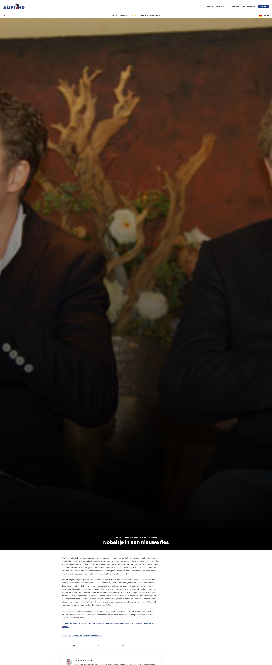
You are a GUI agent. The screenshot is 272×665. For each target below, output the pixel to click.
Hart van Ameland (150, 537)
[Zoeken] (4, 15)
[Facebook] (265, 15)
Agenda (210, 6)
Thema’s (133, 15)
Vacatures (220, 6)
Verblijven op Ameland (149, 15)
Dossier (140, 537)
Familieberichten (248, 6)
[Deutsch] (260, 15)
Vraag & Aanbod (233, 6)
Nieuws (122, 15)
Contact (263, 6)
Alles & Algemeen (130, 537)
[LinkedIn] (147, 645)
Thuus (114, 15)
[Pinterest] (123, 645)
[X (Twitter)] (268, 15)
